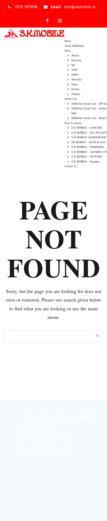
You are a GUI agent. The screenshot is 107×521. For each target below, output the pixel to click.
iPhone (75, 55)
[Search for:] (53, 336)
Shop (67, 50)
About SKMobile (74, 46)
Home (67, 41)
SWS (95, 480)
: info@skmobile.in (73, 7)
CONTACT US (45, 443)
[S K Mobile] (34, 33)
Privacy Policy (66, 480)
